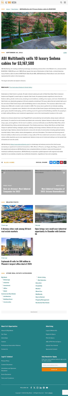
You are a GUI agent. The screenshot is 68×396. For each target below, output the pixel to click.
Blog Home (9, 162)
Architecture (7, 296)
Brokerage (6, 280)
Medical (38, 289)
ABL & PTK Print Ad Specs (53, 342)
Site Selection (42, 280)
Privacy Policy (5, 361)
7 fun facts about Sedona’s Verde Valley (20, 87)
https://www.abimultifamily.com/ (20, 144)
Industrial (6, 283)
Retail (5, 291)
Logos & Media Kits (51, 330)
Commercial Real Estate (8, 294)
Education (39, 283)
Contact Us (4, 349)
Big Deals (4, 277)
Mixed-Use (39, 291)
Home (8, 9)
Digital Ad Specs (50, 334)
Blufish (50, 393)
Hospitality (39, 286)
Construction (7, 302)
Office (5, 288)
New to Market (40, 297)
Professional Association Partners (10, 345)
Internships (4, 338)
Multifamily (39, 294)
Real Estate (15, 9)
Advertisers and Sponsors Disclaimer (8, 369)
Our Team (4, 334)
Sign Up (54, 369)
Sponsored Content (51, 349)
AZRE (65, 53)
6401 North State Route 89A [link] (28, 73)
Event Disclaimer (6, 374)
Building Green (7, 299)
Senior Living (42, 277)
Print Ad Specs (50, 338)
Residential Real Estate (42, 303)
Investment (6, 285)
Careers (3, 342)
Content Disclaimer (6, 364)
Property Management (42, 300)
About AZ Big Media (7, 330)
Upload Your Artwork (52, 345)
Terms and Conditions (7, 378)
